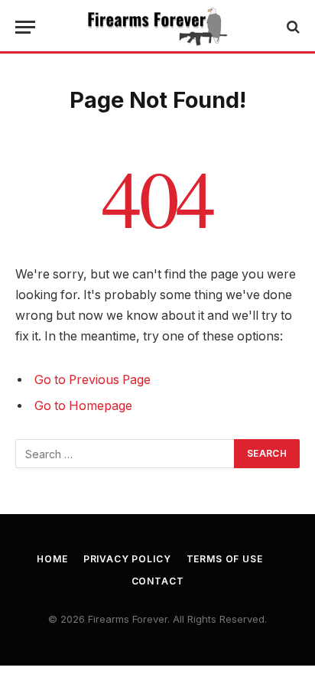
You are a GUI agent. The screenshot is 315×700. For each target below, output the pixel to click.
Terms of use (225, 559)
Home (52, 559)
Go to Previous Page (92, 380)
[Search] (292, 27)
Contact (158, 581)
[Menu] (25, 27)
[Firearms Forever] (157, 27)
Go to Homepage (83, 406)
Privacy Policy (127, 559)
